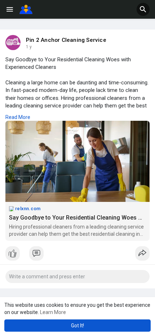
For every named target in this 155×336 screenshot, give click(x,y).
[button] (143, 9)
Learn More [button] (53, 312)
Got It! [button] (77, 325)
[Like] (77, 255)
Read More (17, 117)
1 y (29, 46)
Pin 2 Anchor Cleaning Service (66, 40)
